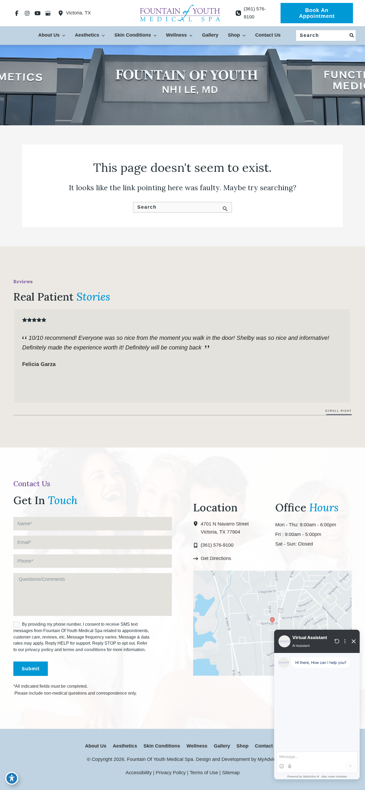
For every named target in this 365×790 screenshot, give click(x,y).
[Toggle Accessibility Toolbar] (11, 778)
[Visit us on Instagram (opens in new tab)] (27, 13)
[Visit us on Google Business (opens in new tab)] (48, 13)
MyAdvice (267, 759)
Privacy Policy (171, 772)
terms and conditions (84, 649)
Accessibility (139, 772)
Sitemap (231, 772)
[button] (317, 13)
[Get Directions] (212, 559)
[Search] (351, 35)
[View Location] (62, 13)
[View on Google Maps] (272, 622)
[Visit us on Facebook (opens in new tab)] (16, 13)
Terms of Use (204, 772)
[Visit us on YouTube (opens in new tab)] (37, 13)
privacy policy (39, 649)
